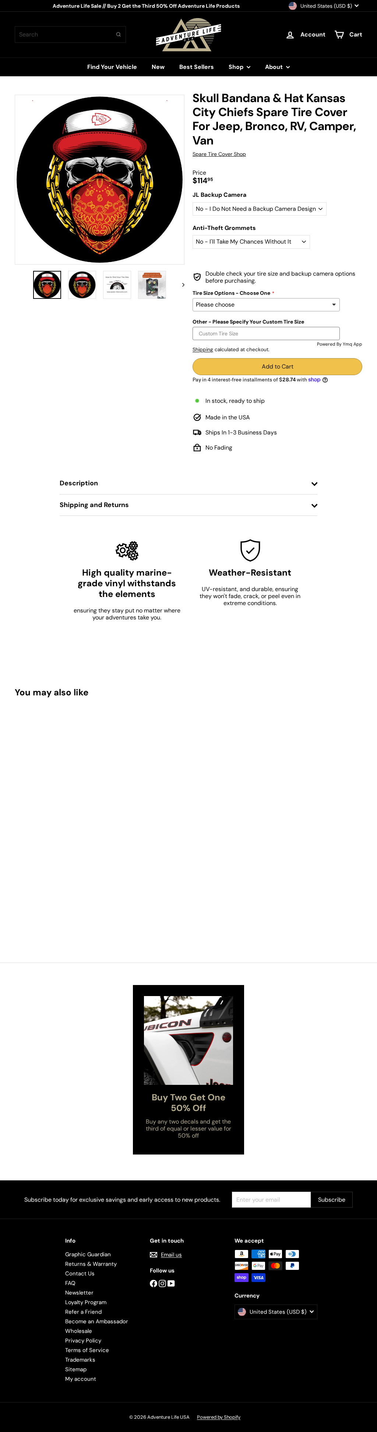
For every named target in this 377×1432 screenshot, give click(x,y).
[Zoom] (99, 179)
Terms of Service (87, 1350)
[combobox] (70, 34)
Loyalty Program (85, 1302)
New (158, 67)
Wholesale (78, 1331)
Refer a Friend (83, 1312)
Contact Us (80, 1273)
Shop (237, 67)
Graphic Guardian (88, 1254)
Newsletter (79, 1292)
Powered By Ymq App (339, 344)
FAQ (70, 1283)
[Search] (118, 34)
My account (80, 1379)
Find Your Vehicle (112, 67)
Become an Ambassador (96, 1321)
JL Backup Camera (219, 194)
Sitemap (76, 1369)
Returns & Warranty (91, 1264)
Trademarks (80, 1359)
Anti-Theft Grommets (224, 227)
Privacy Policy (83, 1340)
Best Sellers (196, 67)
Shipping (203, 349)
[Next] (179, 285)
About (274, 67)
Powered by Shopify (218, 1417)
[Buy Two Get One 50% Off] (188, 1040)
